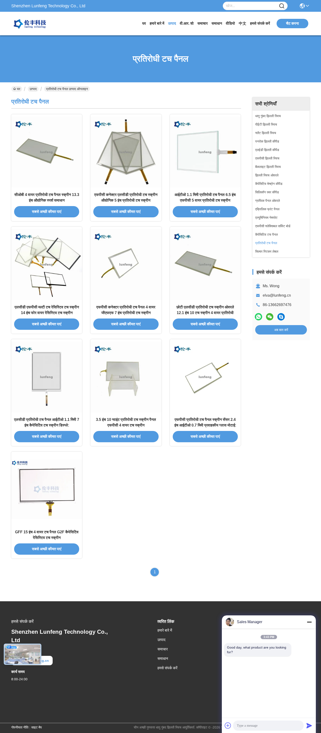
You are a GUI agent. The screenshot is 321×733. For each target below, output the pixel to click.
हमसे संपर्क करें (260, 23)
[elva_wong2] (281, 316)
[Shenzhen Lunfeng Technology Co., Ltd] (37, 23)
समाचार (202, 23)
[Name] (282, 6)
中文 (242, 23)
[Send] (309, 725)
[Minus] (309, 622)
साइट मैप (36, 727)
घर (144, 23)
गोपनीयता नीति (19, 727)
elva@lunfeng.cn (277, 295)
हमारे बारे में (157, 23)
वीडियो (230, 23)
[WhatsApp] (258, 316)
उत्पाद (172, 23)
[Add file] (228, 725)
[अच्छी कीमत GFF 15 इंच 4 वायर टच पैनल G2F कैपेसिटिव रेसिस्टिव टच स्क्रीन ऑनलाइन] (46, 489)
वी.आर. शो (187, 23)
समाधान (216, 23)
